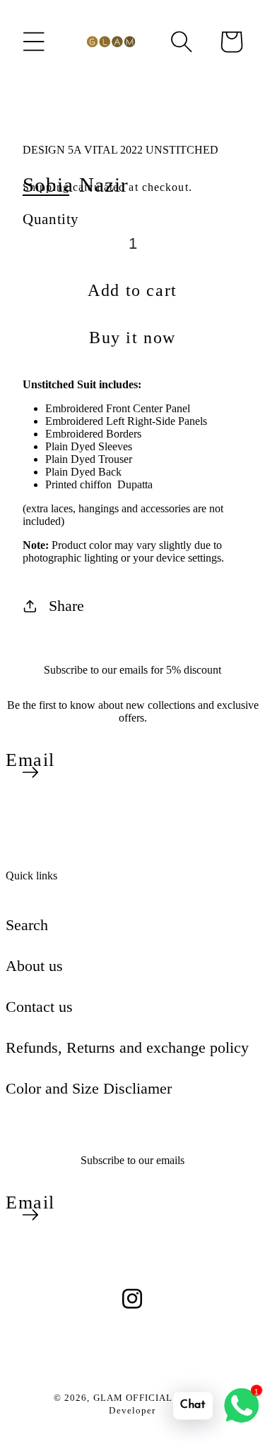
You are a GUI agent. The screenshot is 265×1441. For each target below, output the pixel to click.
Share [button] (66, 605)
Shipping (46, 187)
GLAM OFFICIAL (134, 1397)
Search (27, 925)
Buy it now (132, 337)
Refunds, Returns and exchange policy (127, 1047)
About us (34, 966)
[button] (34, 41)
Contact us (39, 1006)
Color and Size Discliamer (89, 1088)
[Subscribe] (30, 772)
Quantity (51, 219)
